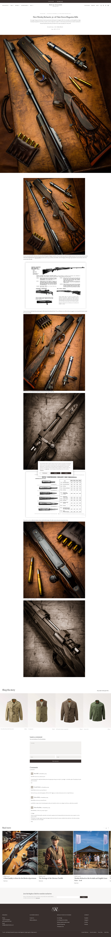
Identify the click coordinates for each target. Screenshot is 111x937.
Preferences (44, 473)
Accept (66, 473)
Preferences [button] (42, 470)
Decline (55, 473)
